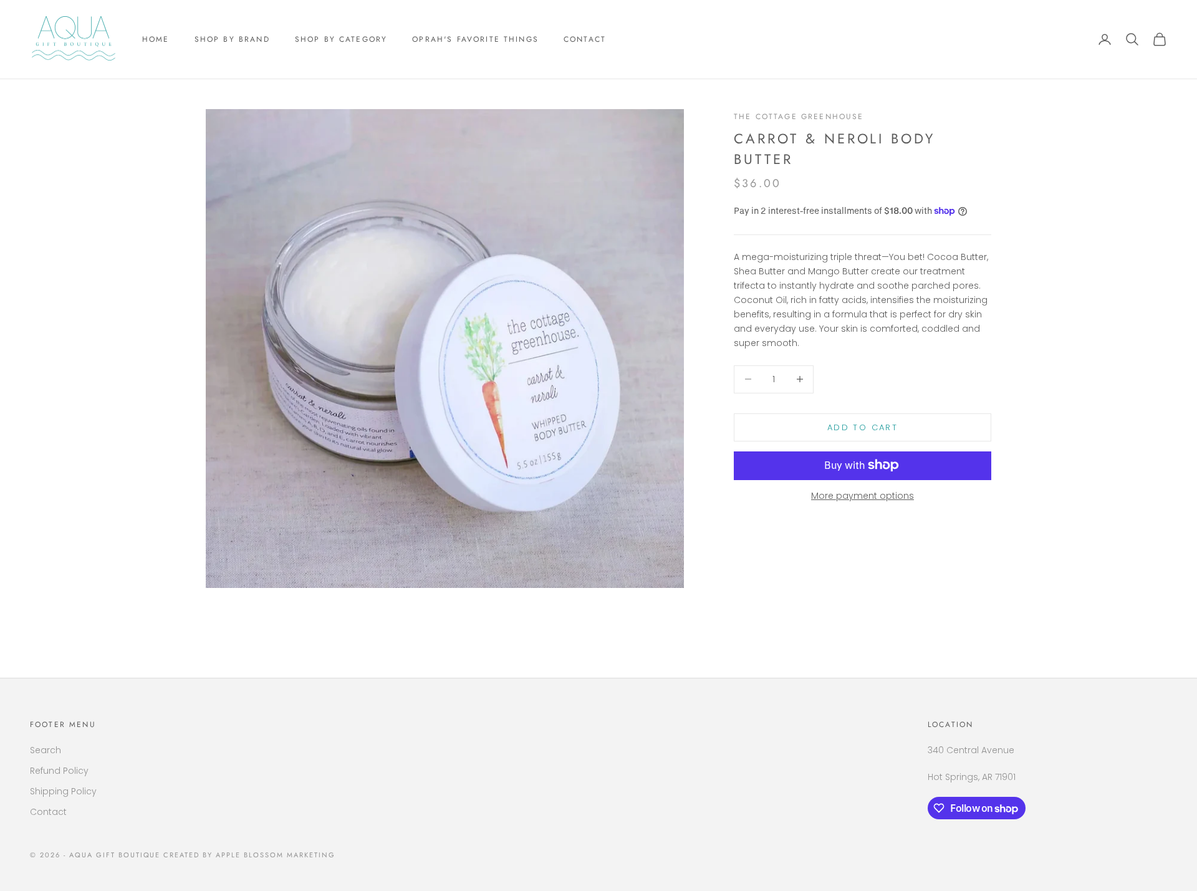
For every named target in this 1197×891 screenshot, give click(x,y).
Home (156, 39)
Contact (585, 39)
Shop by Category (341, 39)
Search (45, 750)
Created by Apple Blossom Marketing (249, 855)
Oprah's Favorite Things (475, 39)
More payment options (862, 495)
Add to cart (862, 427)
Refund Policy (59, 770)
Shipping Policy (63, 791)
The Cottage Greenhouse (799, 116)
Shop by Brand (232, 39)
